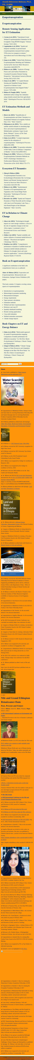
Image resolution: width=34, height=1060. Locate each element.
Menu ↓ (29, 13)
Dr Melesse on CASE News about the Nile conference (16, 812)
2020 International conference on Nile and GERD (15, 819)
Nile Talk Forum (7, 794)
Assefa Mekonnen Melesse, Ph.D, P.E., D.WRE (20, 1057)
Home (3, 13)
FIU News (24, 948)
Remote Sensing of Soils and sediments (11, 545)
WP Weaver (28, 1059)
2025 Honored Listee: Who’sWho (20, 443)
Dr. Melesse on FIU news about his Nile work (14, 809)
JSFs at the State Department (24, 475)
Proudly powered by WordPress (13, 1059)
